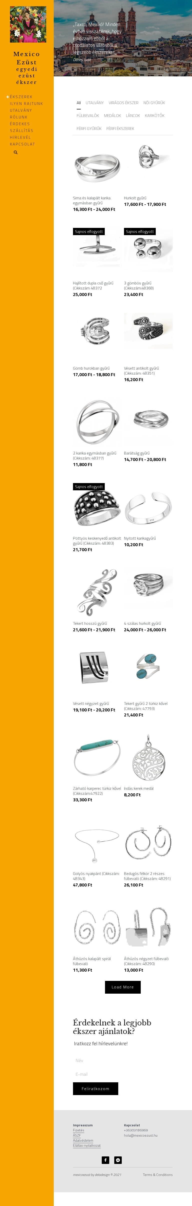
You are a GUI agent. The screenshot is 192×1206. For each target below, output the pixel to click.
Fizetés (78, 1104)
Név (79, 1034)
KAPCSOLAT (22, 144)
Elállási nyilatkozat (87, 1119)
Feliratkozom (96, 1063)
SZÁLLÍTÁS (22, 130)
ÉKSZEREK (21, 97)
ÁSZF (77, 1109)
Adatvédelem (83, 1114)
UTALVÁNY (21, 110)
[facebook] (105, 1134)
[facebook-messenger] (118, 1134)
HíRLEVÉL (20, 137)
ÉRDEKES (20, 124)
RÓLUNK (19, 117)
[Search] (14, 153)
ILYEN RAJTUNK (26, 103)
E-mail (82, 1048)
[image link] (28, 24)
